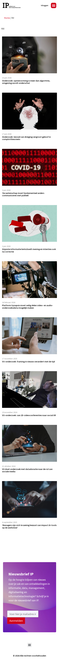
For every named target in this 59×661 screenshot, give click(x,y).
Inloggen (44, 5)
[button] (53, 5)
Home (7, 17)
